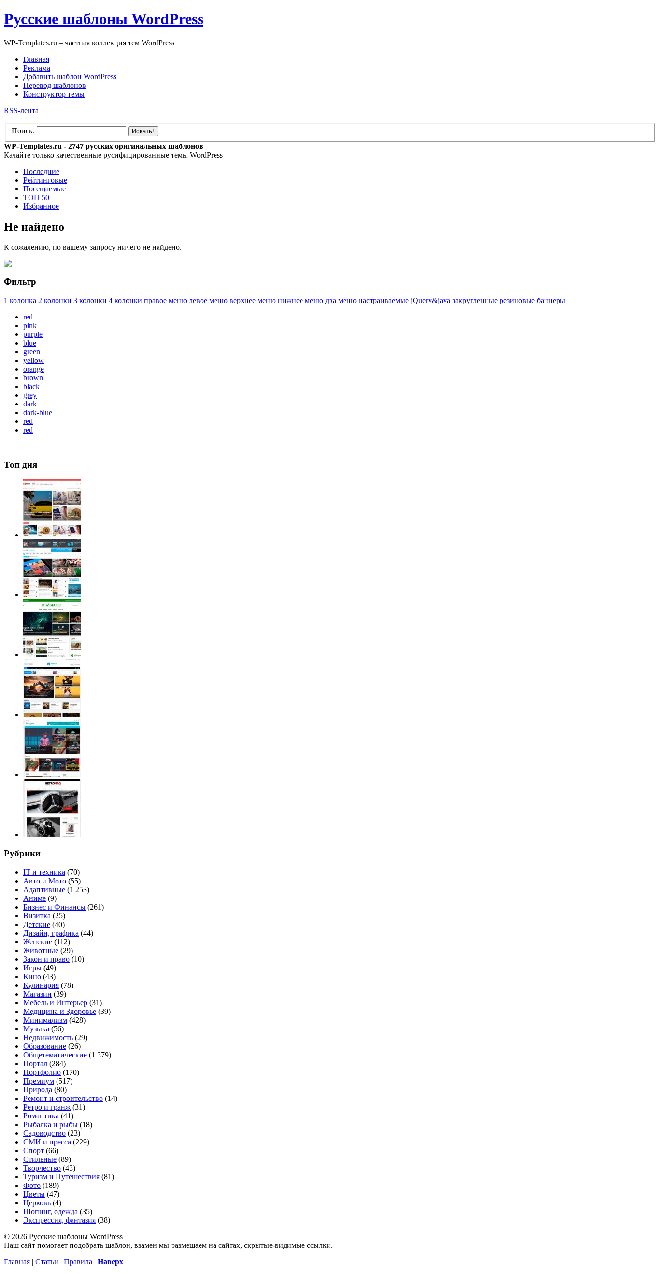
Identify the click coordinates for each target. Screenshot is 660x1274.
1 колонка (20, 300)
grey (30, 395)
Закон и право (46, 959)
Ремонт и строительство (63, 1098)
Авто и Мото (44, 881)
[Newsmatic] (52, 655)
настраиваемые (384, 300)
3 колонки (90, 300)
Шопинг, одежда (50, 1211)
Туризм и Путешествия (61, 1177)
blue (29, 343)
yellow (33, 360)
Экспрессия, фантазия (59, 1220)
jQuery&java (430, 300)
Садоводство (44, 1133)
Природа (37, 1090)
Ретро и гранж (47, 1107)
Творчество (42, 1168)
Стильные (40, 1159)
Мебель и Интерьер (55, 1003)
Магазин (37, 994)
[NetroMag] (52, 834)
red (28, 317)
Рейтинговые (45, 180)
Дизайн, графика (51, 933)
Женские (37, 942)
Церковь (37, 1203)
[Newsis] (52, 714)
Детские (36, 924)
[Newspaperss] (52, 774)
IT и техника (44, 872)
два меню (341, 300)
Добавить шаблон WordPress (69, 76)
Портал (35, 1063)
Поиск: (23, 131)
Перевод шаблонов (54, 85)
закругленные (475, 300)
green (31, 351)
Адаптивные (44, 889)
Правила (78, 1262)
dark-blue (37, 412)
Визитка (37, 916)
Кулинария (41, 985)
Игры (32, 968)
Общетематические (55, 1055)
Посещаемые (44, 189)
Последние (41, 171)
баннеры (551, 300)
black (31, 386)
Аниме (34, 898)
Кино (32, 976)
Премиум (38, 1081)
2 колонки (55, 300)
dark (30, 404)
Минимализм (45, 1020)
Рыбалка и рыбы (50, 1124)
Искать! (143, 131)
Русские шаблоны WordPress (103, 19)
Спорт (33, 1150)
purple (33, 334)
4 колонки (125, 300)
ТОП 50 (36, 197)
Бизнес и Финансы (54, 907)
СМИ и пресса (47, 1142)
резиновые (517, 300)
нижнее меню (300, 300)
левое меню (208, 300)
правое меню (165, 300)
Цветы (34, 1194)
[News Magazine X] (52, 535)
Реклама (36, 68)
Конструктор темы (54, 94)
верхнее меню (253, 300)
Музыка (36, 1029)
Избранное (41, 206)
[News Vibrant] (52, 595)
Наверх (110, 1262)
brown (33, 378)
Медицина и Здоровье (59, 1011)
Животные (40, 950)
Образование (44, 1046)
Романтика (41, 1116)
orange (33, 369)
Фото (32, 1185)
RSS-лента (21, 110)
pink (30, 325)
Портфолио (42, 1072)
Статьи (46, 1262)
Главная (36, 59)
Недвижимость (48, 1037)
